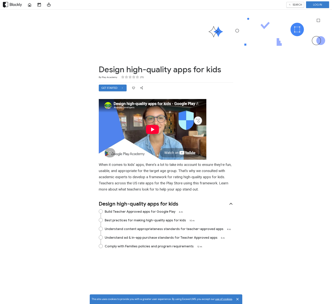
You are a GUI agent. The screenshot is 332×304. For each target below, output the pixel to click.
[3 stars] (130, 77)
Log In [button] (317, 4)
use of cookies (223, 299)
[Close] (237, 299)
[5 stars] (137, 77)
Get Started (109, 88)
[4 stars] (134, 77)
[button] (49, 5)
